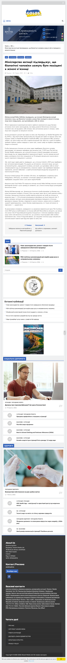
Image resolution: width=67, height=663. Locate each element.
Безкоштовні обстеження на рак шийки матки (22, 492)
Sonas (52, 604)
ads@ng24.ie (10, 567)
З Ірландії (12, 57)
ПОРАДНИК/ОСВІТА (17, 402)
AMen (16, 604)
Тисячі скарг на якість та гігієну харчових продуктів (34, 513)
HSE (27, 604)
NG (6, 57)
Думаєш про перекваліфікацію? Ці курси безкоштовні (25, 405)
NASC (16, 606)
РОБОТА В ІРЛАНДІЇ (14, 633)
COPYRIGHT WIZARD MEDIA (16, 629)
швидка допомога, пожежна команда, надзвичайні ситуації (26, 589)
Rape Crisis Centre (35, 604)
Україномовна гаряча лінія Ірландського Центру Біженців (29, 595)
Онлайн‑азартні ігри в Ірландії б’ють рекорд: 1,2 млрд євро (36, 440)
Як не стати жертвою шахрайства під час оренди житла (24, 316)
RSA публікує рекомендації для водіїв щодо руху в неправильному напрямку (30, 308)
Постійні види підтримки (24, 424)
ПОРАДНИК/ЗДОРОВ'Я (11, 489)
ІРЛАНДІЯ (21, 57)
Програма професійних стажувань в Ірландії (31, 416)
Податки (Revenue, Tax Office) (35, 608)
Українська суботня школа (46, 601)
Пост (28, 599)
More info (31, 661)
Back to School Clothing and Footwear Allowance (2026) (34, 432)
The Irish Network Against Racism (30, 606)
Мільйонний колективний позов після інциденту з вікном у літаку (27, 312)
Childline (22, 604)
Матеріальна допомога (16, 608)
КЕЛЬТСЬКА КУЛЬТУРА (15, 640)
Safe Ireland (46, 604)
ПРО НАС (11, 625)
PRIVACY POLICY (13, 643)
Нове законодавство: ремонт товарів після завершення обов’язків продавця (30, 305)
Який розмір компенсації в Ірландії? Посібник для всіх (34, 531)
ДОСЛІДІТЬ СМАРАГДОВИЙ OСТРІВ (19, 636)
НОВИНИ (28, 57)
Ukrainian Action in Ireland (27, 601)
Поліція (49, 589)
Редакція (9, 73)
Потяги (23, 599)
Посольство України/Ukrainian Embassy (31, 591)
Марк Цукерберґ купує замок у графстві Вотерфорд (22, 319)
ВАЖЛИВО (19, 422)
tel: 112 (15, 591)
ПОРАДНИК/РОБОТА (30, 414)
